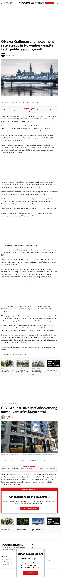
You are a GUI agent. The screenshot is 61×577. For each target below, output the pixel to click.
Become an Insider (6, 559)
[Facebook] (19, 102)
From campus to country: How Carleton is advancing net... (22, 371)
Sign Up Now (30, 573)
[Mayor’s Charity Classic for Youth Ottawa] (7, 363)
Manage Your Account (7, 561)
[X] (23, 102)
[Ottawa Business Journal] (30, 3)
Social (2, 368)
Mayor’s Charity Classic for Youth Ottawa (7, 370)
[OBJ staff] (3, 55)
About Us (34, 547)
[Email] (16, 102)
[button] (58, 7)
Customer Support (6, 564)
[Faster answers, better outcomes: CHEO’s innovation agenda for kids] (38, 363)
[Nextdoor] (49, 560)
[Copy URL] (12, 102)
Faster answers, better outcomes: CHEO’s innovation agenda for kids (38, 372)
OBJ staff (9, 54)
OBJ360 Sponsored (20, 368)
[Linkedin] (27, 102)
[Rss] (46, 560)
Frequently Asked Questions (8, 562)
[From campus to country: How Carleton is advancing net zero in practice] (22, 363)
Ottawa (3, 37)
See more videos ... (52, 370)
